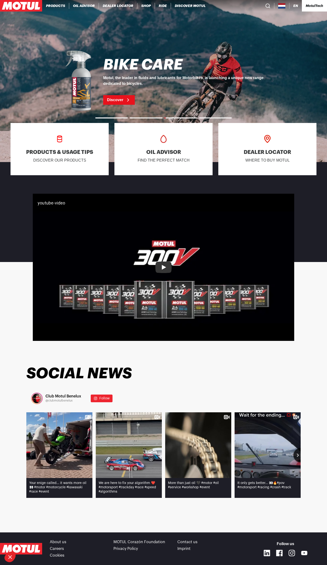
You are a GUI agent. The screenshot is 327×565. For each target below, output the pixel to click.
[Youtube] (304, 553)
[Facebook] (279, 553)
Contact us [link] (187, 542)
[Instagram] (291, 553)
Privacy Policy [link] (125, 549)
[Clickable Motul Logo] (21, 6)
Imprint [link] (184, 549)
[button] (10, 557)
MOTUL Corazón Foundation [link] (139, 542)
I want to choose (29, 541)
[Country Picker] (281, 6)
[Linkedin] (267, 553)
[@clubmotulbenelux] (37, 398)
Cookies (57, 555)
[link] (146, 6)
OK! (80, 541)
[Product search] (268, 5)
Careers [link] (57, 549)
